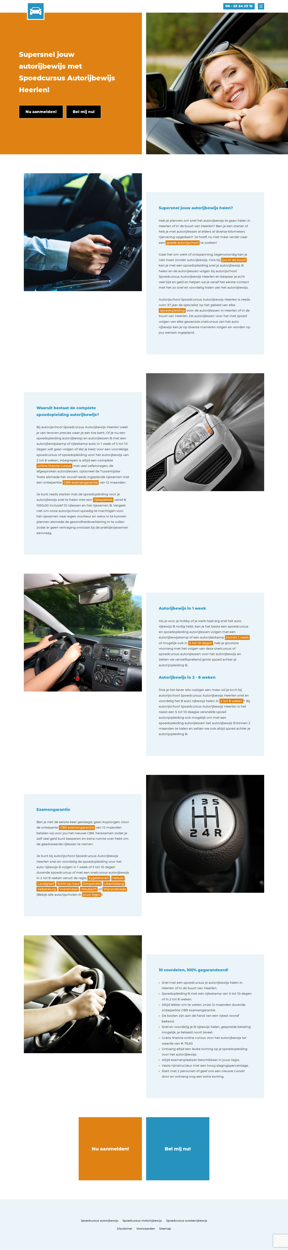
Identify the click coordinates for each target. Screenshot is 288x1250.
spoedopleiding (172, 310)
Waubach (89, 889)
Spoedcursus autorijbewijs (99, 1220)
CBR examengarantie (81, 482)
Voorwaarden (145, 1228)
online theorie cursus (54, 466)
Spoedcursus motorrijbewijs (142, 1220)
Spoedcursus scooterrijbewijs (186, 1220)
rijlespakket (103, 500)
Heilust (118, 878)
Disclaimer (124, 1228)
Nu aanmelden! (110, 1149)
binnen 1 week (237, 637)
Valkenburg (47, 889)
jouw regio (91, 895)
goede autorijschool (183, 243)
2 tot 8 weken (231, 701)
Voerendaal (68, 889)
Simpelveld (92, 884)
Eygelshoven (99, 878)
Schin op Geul (68, 884)
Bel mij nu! (178, 1149)
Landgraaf (46, 884)
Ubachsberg (114, 884)
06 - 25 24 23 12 (239, 6)
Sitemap (165, 1228)
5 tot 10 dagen (200, 643)
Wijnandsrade (115, 889)
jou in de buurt (234, 260)
